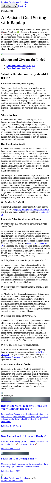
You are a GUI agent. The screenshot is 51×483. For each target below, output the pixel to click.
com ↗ (6, 354)
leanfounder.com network (12, 480)
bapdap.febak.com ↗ (14, 357)
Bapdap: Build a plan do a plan (14, 2)
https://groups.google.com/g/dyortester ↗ (31, 209)
